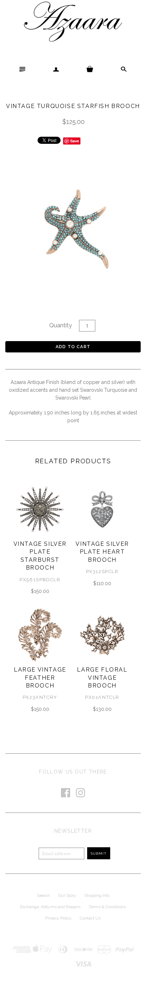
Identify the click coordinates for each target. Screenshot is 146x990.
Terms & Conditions (107, 906)
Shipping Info (97, 895)
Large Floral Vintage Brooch (102, 677)
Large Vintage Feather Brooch (40, 677)
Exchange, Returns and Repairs (50, 906)
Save (74, 140)
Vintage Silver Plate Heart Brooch (102, 552)
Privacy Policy (58, 918)
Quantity (60, 325)
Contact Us (90, 918)
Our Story (67, 895)
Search (43, 895)
